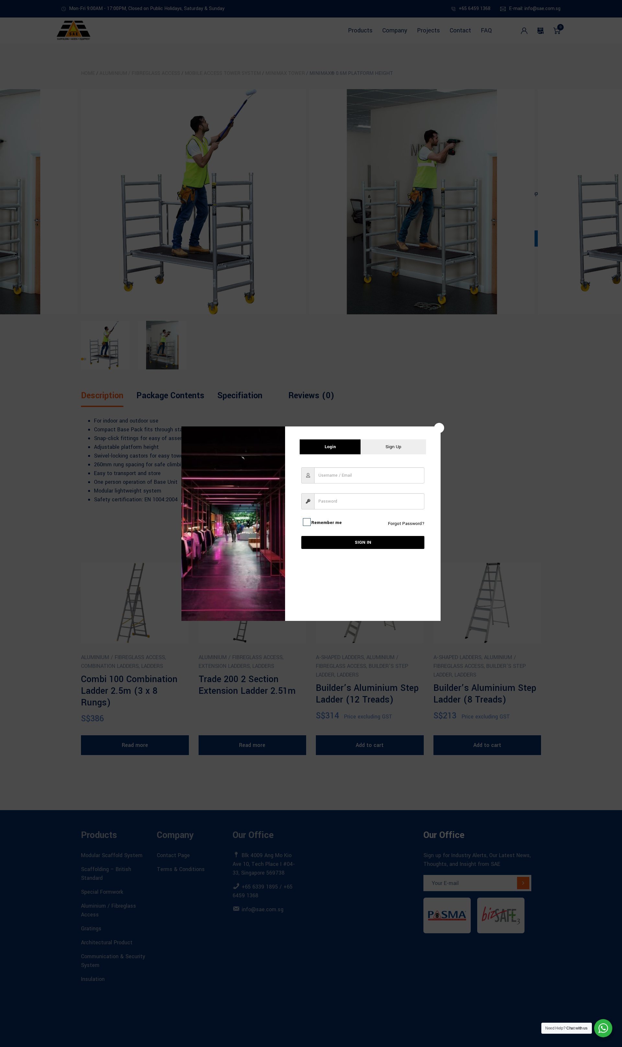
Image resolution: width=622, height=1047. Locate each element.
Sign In (363, 542)
